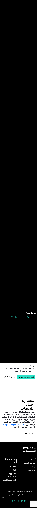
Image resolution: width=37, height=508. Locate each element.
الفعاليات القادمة (30, 462)
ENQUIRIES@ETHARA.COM (17, 386)
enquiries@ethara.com (14, 424)
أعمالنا (33, 459)
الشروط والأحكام (23, 495)
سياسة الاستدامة (4, 496)
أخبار (14, 469)
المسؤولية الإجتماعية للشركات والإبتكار (9, 476)
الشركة (13, 466)
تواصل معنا (31, 312)
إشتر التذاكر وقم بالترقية (26, 377)
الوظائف (33, 466)
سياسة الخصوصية (12, 495)
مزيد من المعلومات (10, 377)
